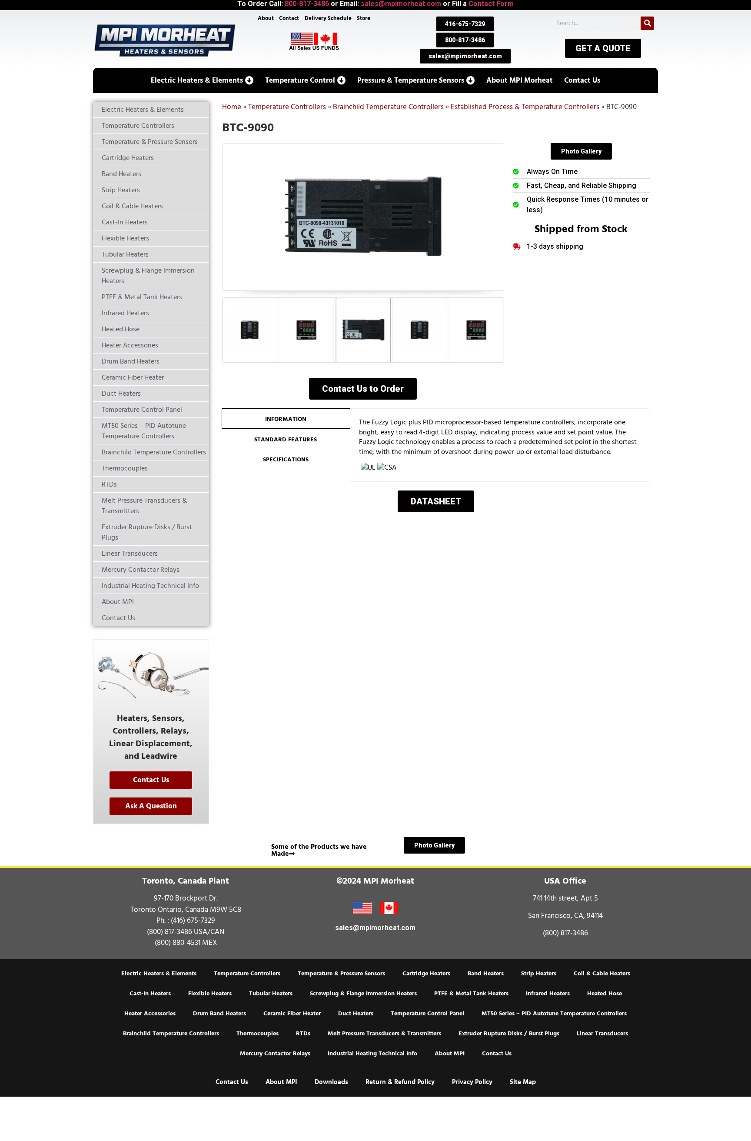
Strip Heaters (538, 973)
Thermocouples (257, 1033)
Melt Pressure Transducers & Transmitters (384, 1033)
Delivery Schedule (328, 18)
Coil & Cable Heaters (602, 973)
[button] (202, 80)
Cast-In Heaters (150, 993)
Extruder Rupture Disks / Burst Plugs (509, 1033)
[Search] (647, 23)
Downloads (331, 1082)
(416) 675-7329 (193, 920)
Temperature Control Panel (427, 1013)
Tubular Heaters (270, 993)
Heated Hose (604, 993)
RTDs (303, 1033)
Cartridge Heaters (426, 973)
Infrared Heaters (548, 993)
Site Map (523, 1082)
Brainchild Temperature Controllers (388, 107)
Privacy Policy (472, 1082)
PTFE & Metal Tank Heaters (471, 993)
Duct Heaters (355, 1013)
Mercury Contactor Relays (275, 1053)
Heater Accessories (150, 1013)
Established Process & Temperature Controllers (525, 107)
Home (231, 107)
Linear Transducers (602, 1033)
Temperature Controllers (287, 107)
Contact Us (497, 1053)
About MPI (450, 1053)
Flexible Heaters (210, 993)
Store (363, 18)
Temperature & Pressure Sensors (341, 973)
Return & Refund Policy (400, 1082)
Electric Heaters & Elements (158, 973)
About (266, 18)
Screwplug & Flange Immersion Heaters (363, 993)
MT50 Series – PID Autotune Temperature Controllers (554, 1013)
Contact (289, 18)
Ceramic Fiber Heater (292, 1013)
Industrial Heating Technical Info (372, 1053)
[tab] (286, 418)
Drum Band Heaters (219, 1013)
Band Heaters (486, 973)
